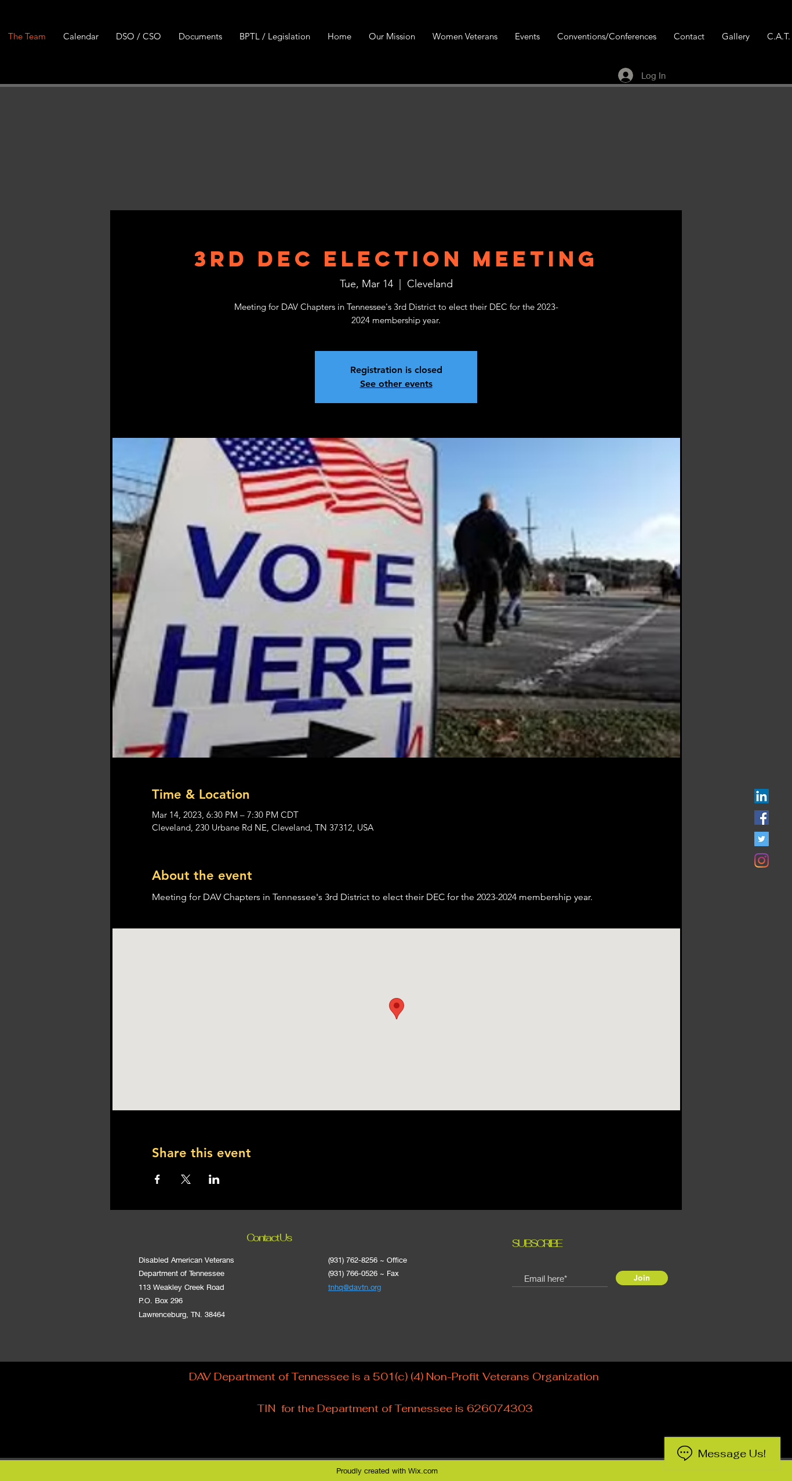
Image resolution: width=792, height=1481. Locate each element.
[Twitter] (761, 839)
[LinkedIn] (761, 796)
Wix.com (423, 1470)
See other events (396, 383)
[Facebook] (761, 817)
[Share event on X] (185, 1179)
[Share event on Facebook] (157, 1179)
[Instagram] (761, 860)
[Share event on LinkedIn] (214, 1179)
